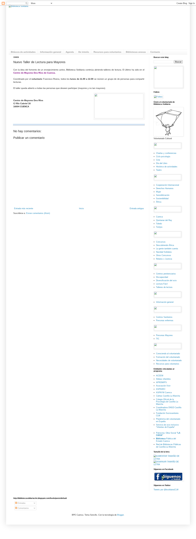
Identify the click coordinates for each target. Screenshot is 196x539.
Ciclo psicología (163, 156)
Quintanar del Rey (164, 220)
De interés (83, 52)
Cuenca (159, 217)
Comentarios (23, 508)
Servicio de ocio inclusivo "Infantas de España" (167, 426)
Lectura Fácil (162, 284)
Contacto (155, 52)
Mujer (158, 192)
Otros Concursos (163, 255)
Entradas (21, 503)
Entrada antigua (137, 208)
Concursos (161, 242)
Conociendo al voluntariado (168, 353)
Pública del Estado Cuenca (166, 439)
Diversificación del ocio (166, 280)
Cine (158, 160)
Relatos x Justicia (164, 259)
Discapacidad (162, 277)
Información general (50, 52)
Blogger (120, 515)
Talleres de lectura (164, 287)
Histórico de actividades (166, 166)
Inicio (81, 208)
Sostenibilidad (162, 198)
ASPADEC (161, 389)
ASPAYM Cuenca (164, 392)
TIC (157, 339)
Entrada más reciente (23, 208)
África (158, 202)
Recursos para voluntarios (107, 52)
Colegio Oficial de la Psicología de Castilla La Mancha (167, 401)
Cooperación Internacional (167, 185)
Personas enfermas (164, 320)
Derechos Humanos (164, 188)
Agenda (70, 52)
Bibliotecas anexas (136, 52)
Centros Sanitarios (164, 317)
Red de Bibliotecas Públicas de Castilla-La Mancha (168, 445)
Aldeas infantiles (163, 379)
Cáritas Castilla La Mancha (168, 396)
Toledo (159, 223)
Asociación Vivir (163, 386)
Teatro (159, 170)
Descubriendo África (165, 245)
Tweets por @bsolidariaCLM (166, 489)
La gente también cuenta (167, 248)
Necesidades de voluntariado (169, 360)
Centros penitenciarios (166, 274)
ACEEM (159, 375)
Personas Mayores (164, 335)
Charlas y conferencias (166, 153)
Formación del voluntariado (168, 357)
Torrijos (159, 227)
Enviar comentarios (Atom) (38, 213)
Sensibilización (162, 195)
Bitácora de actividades (23, 52)
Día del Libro (161, 163)
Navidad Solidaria (164, 252)
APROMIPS (161, 382)
